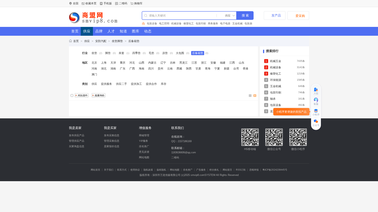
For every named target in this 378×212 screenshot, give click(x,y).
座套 (121, 53)
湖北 (104, 68)
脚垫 (108, 53)
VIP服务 (143, 140)
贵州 (160, 68)
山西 (141, 62)
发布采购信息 (111, 135)
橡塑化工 (188, 23)
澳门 (94, 74)
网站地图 (144, 157)
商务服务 (213, 23)
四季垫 (136, 53)
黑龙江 (183, 62)
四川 (151, 68)
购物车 (138, 3)
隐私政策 (148, 169)
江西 (232, 62)
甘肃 (198, 68)
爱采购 (298, 15)
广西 (132, 68)
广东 (122, 68)
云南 (170, 68)
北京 (94, 62)
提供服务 (106, 83)
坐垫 (94, 53)
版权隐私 (161, 169)
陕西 (189, 68)
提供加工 (136, 83)
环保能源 (275, 79)
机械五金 (275, 61)
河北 (132, 62)
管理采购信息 (111, 140)
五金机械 (237, 23)
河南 (94, 68)
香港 (245, 68)
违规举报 (254, 169)
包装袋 (248, 23)
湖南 (113, 68)
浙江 (204, 62)
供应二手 (121, 83)
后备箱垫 (133, 41)
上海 (104, 62)
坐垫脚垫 (117, 41)
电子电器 (225, 23)
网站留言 (227, 169)
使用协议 (135, 169)
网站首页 (95, 169)
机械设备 (176, 23)
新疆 (226, 68)
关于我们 (108, 169)
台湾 (236, 68)
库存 (163, 83)
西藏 (179, 68)
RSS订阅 (241, 169)
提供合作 (151, 83)
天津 (113, 62)
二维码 (123, 3)
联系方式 (122, 169)
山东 (241, 62)
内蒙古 (152, 62)
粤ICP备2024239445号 (274, 169)
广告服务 (201, 169)
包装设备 (152, 23)
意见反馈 (144, 151)
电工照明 (164, 23)
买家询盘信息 (76, 146)
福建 (222, 62)
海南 (141, 68)
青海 (207, 68)
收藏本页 (90, 3)
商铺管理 (144, 135)
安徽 (213, 62)
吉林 (172, 62)
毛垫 (151, 53)
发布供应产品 (76, 135)
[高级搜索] (143, 23)
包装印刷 (201, 23)
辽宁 (163, 62)
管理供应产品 (76, 140)
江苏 (194, 62)
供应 (87, 41)
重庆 (122, 62)
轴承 (273, 98)
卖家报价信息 (111, 146)
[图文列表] (255, 95)
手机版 (108, 3)
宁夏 (217, 68)
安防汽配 (100, 41)
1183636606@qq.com (183, 152)
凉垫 (165, 53)
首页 (76, 41)
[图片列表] (250, 95)
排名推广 (144, 146)
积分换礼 (214, 169)
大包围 (180, 53)
